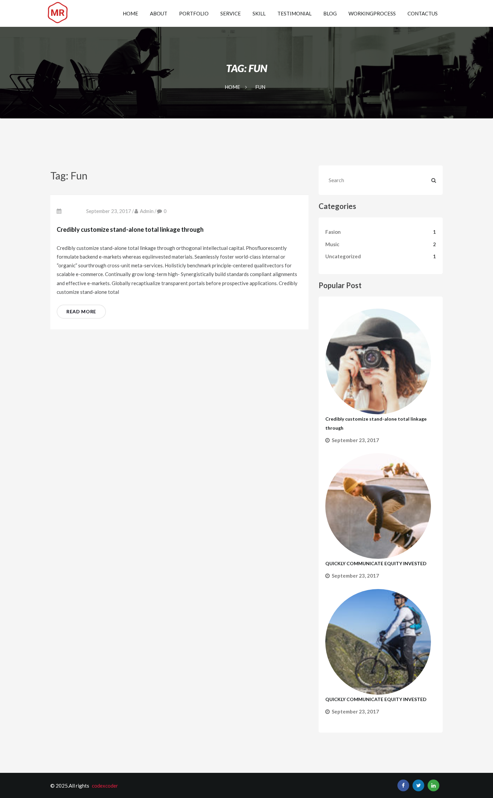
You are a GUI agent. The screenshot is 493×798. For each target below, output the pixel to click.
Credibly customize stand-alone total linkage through (130, 229)
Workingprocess (372, 13)
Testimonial (294, 13)
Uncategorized (343, 256)
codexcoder (105, 786)
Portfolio (194, 13)
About (158, 13)
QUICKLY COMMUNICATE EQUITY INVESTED (376, 563)
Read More (81, 311)
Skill (259, 13)
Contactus (422, 13)
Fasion (333, 232)
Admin (147, 211)
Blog (330, 13)
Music (332, 244)
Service (230, 13)
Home (130, 13)
